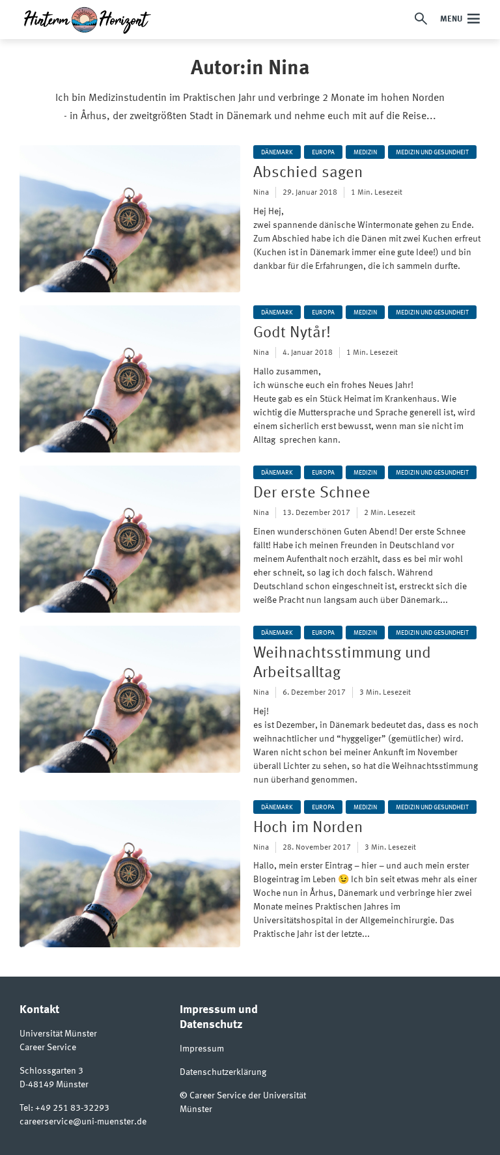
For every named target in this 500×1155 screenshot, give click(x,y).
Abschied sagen (308, 173)
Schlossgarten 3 (51, 1071)
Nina (261, 193)
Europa (323, 152)
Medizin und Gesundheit (432, 152)
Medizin (365, 152)
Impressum (202, 1048)
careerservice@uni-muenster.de (83, 1121)
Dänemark (277, 152)
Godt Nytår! (292, 333)
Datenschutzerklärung (223, 1072)
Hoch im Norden (308, 828)
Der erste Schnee (311, 493)
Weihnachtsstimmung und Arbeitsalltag (342, 663)
